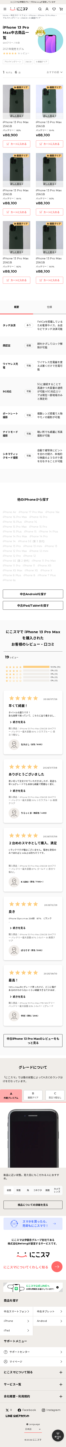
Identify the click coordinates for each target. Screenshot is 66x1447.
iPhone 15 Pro (38, 526)
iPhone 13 (51, 546)
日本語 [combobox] (28, 1429)
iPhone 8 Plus (12, 575)
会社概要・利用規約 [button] (17, 1396)
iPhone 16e (52, 512)
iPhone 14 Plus (48, 531)
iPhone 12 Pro (12, 555)
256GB (24, 18)
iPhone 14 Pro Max (15, 536)
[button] (16, 53)
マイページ (16, 1361)
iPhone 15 (30, 531)
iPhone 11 (29, 565)
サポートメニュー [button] (15, 1341)
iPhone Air (9, 512)
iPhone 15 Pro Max (15, 526)
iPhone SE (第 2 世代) (16, 560)
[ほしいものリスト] (54, 9)
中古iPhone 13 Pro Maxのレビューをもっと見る (33, 1041)
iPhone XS (31, 570)
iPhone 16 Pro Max (15, 517)
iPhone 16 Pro (38, 517)
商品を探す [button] (11, 1300)
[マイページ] (47, 9)
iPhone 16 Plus (12, 521)
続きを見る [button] (19, 722)
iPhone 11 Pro (11, 565)
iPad (7, 1330)
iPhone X (46, 570)
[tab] (9, 1190)
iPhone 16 (30, 521)
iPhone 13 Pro (12, 546)
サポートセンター (20, 1351)
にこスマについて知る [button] (18, 1372)
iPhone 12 (29, 555)
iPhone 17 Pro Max (31, 512)
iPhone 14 (9, 541)
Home (6, 15)
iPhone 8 (29, 575)
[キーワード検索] (40, 9)
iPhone (32, 15)
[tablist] (33, 1190)
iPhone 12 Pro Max (15, 551)
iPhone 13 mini (32, 546)
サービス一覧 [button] (12, 1384)
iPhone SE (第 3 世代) (31, 541)
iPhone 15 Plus (12, 531)
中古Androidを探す (33, 594)
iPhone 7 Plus (47, 575)
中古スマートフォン (19, 15)
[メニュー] (5, 9)
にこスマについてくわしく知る (26, 1267)
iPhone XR (44, 565)
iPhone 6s (9, 580)
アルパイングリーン (11, 18)
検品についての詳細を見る (33, 1204)
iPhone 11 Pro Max (44, 560)
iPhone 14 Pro (39, 536)
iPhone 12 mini (38, 551)
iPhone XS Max (12, 570)
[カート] (61, 9)
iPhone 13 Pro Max (46, 15)
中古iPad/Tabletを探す (33, 605)
